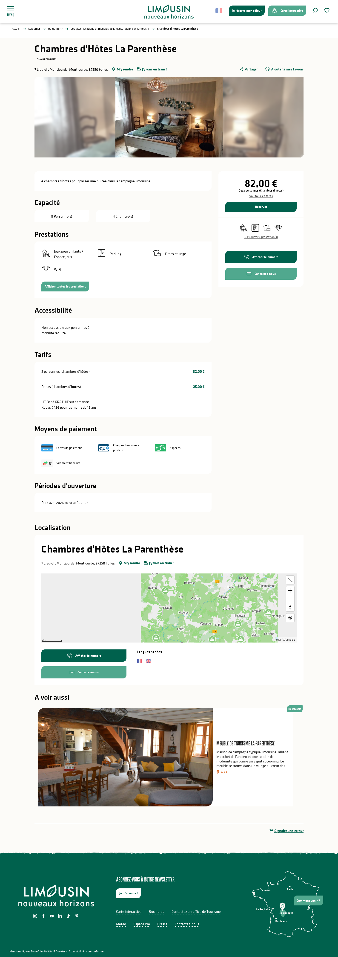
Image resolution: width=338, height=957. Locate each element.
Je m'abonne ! (128, 893)
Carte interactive (128, 911)
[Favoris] (327, 10)
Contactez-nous (187, 924)
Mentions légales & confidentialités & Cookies (37, 951)
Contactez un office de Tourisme (196, 911)
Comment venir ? (308, 900)
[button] (315, 11)
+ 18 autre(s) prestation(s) (261, 237)
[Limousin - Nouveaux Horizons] (169, 11)
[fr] (219, 10)
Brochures (156, 911)
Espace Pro (141, 924)
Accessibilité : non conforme (86, 951)
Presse (162, 924)
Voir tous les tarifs (261, 196)
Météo (121, 924)
